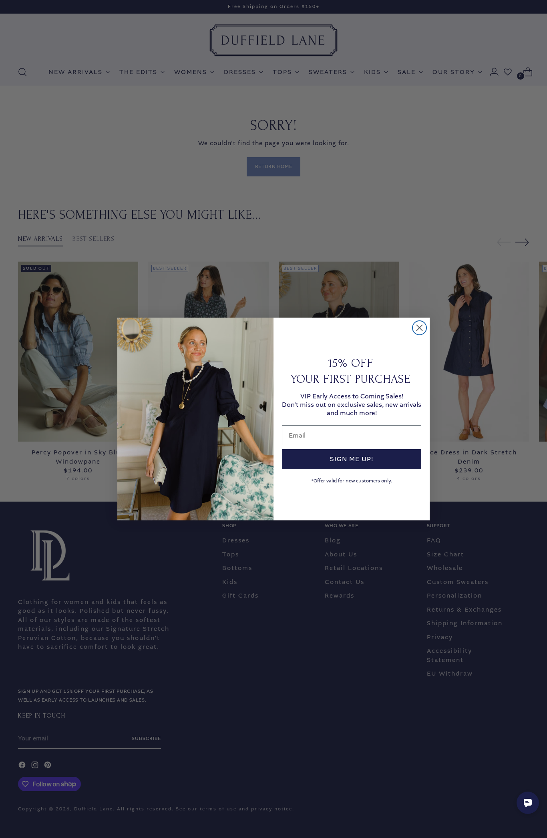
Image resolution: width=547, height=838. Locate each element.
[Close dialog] (419, 328)
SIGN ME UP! (351, 459)
